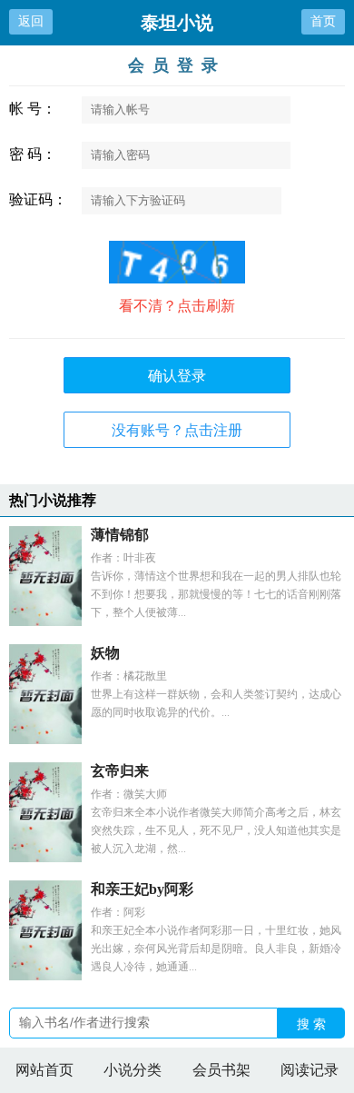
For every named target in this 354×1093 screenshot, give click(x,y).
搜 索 (311, 1024)
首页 (323, 21)
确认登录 (177, 375)
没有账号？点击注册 (177, 430)
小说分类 (132, 1070)
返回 (31, 21)
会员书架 (221, 1070)
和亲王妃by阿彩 (142, 889)
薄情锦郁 (120, 534)
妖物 (105, 653)
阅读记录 (309, 1070)
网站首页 (44, 1070)
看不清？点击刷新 (177, 305)
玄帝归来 (120, 771)
